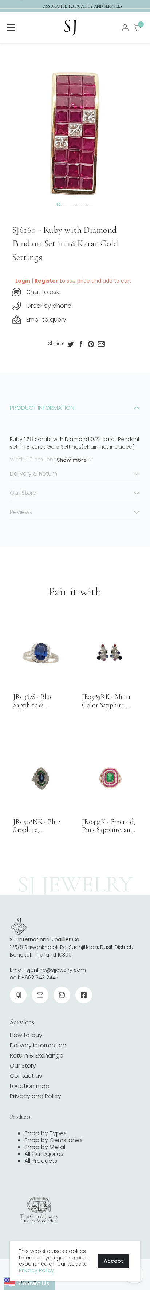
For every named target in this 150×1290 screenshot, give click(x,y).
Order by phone (48, 306)
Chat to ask (42, 292)
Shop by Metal (44, 1147)
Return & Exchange (36, 1055)
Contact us (26, 1076)
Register (46, 280)
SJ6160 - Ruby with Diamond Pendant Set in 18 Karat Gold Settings (65, 244)
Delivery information (38, 1045)
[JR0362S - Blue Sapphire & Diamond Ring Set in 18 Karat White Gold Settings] (40, 653)
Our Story (23, 1065)
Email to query (46, 319)
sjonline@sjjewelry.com (56, 970)
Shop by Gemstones (53, 1140)
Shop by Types (45, 1133)
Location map (30, 1086)
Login (22, 280)
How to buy (26, 1035)
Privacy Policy (36, 1270)
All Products (40, 1161)
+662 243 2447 (39, 977)
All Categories (43, 1154)
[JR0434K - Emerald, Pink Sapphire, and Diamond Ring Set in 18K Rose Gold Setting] (109, 778)
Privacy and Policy (35, 1096)
